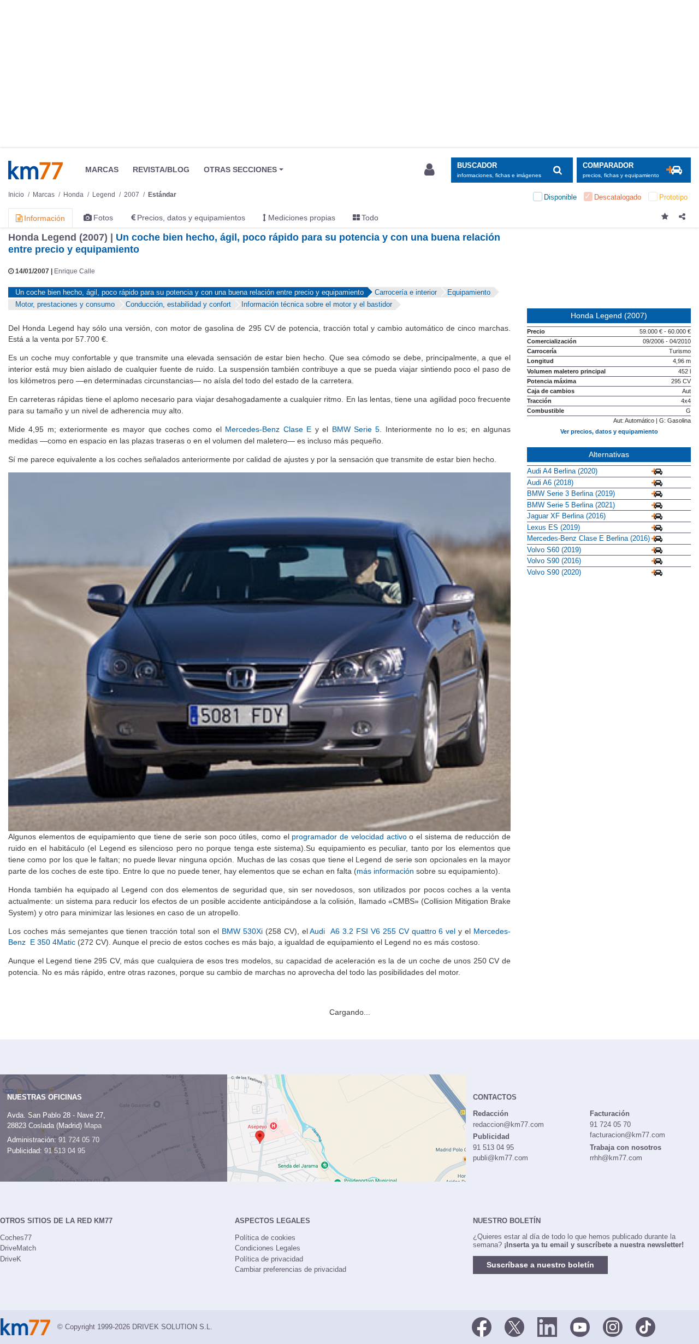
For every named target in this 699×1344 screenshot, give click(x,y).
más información (385, 871)
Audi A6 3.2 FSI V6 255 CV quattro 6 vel (382, 931)
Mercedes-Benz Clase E (268, 429)
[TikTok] (645, 1326)
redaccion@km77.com (508, 1124)
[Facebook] (481, 1326)
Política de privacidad (269, 1259)
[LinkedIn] (547, 1326)
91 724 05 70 (78, 1140)
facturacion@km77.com (627, 1135)
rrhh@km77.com (616, 1158)
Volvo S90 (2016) (554, 561)
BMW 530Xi (242, 931)
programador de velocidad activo (349, 836)
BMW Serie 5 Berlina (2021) (571, 505)
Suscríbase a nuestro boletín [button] (540, 1264)
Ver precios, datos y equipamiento (609, 431)
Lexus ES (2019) (553, 527)
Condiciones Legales (267, 1248)
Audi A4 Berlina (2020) (562, 471)
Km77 (35, 170)
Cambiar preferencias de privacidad (290, 1269)
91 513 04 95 (64, 1151)
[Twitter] (514, 1326)
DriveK (10, 1259)
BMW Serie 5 (356, 429)
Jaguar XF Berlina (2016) (566, 516)
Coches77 (16, 1238)
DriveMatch (18, 1248)
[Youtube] (580, 1326)
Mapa (93, 1125)
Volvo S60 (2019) (554, 550)
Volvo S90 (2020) (554, 572)
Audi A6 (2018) (550, 482)
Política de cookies (265, 1238)
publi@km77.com (500, 1158)
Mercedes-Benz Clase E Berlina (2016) (588, 538)
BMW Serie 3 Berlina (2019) (571, 493)
